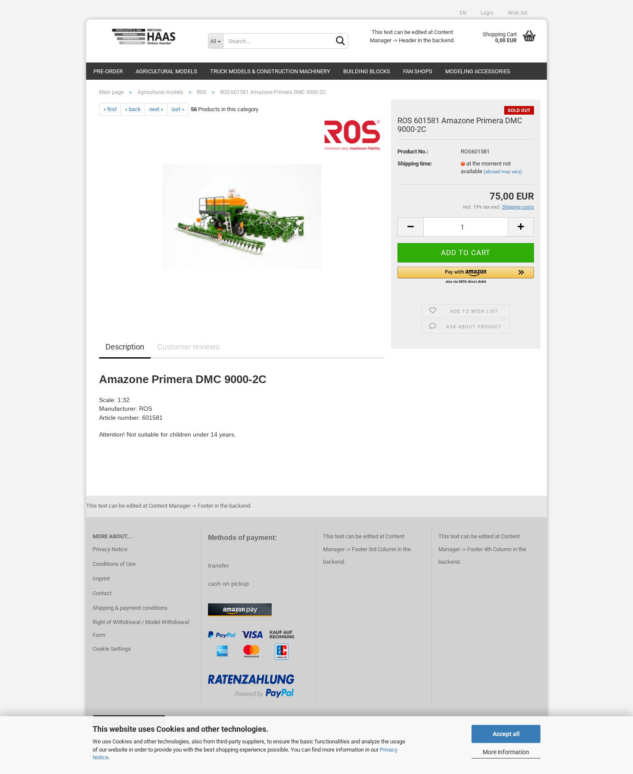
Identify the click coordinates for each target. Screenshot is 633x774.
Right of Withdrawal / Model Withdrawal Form (141, 628)
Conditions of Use (114, 564)
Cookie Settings (112, 649)
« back (133, 109)
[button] (465, 276)
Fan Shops (417, 71)
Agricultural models (166, 71)
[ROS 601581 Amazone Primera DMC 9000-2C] (241, 212)
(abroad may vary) (503, 172)
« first (110, 109)
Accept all (506, 733)
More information (506, 752)
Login (486, 13)
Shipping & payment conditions (130, 608)
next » (156, 109)
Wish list (517, 13)
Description (125, 346)
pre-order (108, 71)
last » (177, 109)
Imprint (101, 578)
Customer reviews (188, 346)
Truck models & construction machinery (270, 71)
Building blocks (366, 71)
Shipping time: (414, 163)
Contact (102, 593)
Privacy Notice (110, 549)
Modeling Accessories (477, 71)
